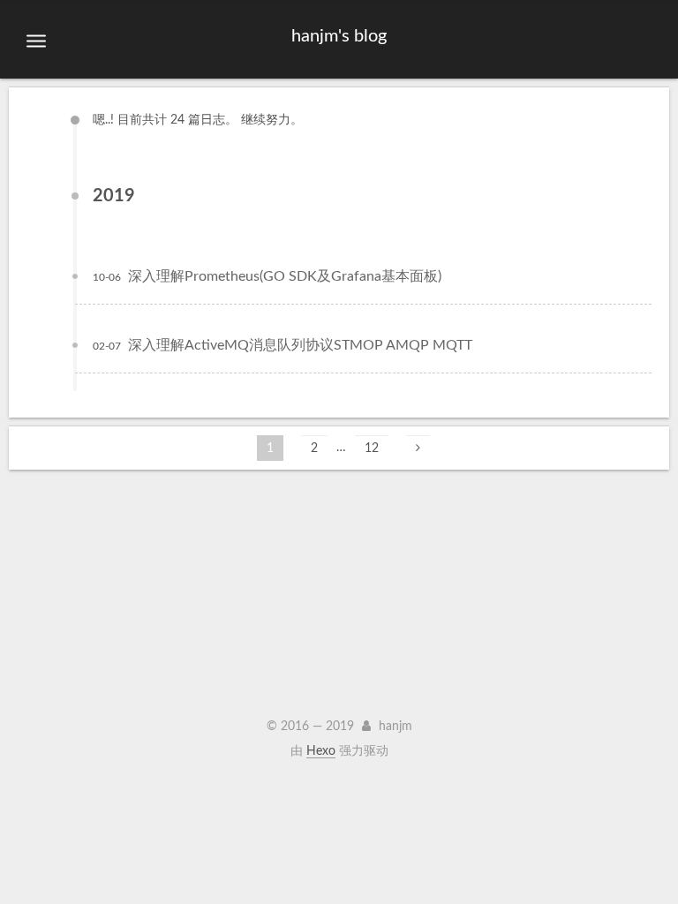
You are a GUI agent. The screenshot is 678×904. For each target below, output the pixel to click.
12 (372, 448)
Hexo (320, 751)
